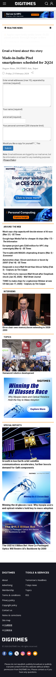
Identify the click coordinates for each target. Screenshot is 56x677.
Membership (8, 590)
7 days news (31, 585)
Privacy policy (8, 600)
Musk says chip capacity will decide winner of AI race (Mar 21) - (28, 233)
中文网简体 (7, 630)
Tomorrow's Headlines (36, 580)
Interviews (10, 291)
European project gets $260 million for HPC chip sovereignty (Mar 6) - (25, 247)
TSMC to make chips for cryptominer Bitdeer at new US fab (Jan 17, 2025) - (27, 282)
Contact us (7, 610)
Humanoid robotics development (18, 373)
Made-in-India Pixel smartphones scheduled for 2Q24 (27, 60)
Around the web (12, 227)
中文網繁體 (7, 625)
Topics (7, 337)
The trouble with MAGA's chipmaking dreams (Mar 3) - (28, 254)
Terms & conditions (11, 595)
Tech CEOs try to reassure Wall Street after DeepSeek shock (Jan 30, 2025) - (28, 275)
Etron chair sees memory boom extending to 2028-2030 (27, 328)
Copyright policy (9, 605)
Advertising (7, 585)
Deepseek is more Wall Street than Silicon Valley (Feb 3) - (28, 268)
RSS (27, 595)
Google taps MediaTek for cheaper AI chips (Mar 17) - (28, 240)
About (5, 580)
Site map (6, 620)
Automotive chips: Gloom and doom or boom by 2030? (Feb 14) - (25, 261)
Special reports (13, 425)
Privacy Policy (10, 160)
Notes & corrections (11, 615)
